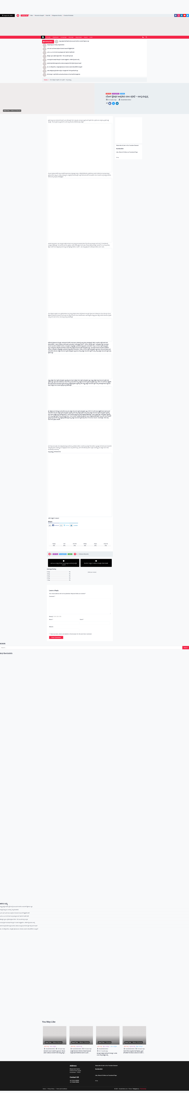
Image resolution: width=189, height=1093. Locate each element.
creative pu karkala (68, 15)
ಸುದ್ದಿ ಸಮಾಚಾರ (55, 37)
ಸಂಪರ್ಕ (91, 37)
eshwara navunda (84, 554)
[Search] (146, 37)
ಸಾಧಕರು (122, 93)
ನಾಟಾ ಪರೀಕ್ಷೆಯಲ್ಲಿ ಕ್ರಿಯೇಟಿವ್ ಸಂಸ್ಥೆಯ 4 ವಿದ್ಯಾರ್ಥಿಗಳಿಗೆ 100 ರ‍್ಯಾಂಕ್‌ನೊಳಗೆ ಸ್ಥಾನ (62, 70)
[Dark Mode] (143, 37)
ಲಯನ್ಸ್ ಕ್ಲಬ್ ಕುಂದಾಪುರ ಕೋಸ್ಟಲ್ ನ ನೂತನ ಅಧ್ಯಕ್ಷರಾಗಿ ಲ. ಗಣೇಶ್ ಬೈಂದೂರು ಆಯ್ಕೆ (63, 59)
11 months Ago (104, 1051)
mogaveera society (57, 15)
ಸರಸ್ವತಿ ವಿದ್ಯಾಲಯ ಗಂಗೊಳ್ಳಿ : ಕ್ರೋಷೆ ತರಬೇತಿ (55, 44)
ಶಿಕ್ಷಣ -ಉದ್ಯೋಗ (106, 1046)
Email (82, 619)
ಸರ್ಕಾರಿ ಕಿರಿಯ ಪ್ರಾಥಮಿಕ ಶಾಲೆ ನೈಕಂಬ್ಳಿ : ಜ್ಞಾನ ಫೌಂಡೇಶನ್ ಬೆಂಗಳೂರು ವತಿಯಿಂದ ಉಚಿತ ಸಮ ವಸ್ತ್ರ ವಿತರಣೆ (134, 1052)
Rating (51, 616)
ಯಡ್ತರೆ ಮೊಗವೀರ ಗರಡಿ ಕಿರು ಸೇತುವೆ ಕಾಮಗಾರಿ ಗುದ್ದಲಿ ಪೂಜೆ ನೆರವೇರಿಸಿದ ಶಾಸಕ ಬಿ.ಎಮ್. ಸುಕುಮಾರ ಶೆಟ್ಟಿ (80, 1052)
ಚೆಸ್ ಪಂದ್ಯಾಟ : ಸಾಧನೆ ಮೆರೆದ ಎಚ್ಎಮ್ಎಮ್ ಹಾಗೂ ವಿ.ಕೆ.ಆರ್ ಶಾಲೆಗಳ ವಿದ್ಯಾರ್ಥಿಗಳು (63, 74)
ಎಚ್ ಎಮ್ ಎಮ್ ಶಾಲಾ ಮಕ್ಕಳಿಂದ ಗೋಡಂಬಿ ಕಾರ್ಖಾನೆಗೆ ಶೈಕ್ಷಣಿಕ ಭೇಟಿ (60, 48)
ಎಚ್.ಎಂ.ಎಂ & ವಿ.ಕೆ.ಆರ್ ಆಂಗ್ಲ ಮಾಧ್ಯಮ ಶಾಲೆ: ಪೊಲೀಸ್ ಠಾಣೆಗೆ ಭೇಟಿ (60, 52)
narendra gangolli (39, 15)
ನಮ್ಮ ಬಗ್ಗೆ (85, 37)
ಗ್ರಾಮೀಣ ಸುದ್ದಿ (79, 1046)
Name (51, 619)
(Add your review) (92, 572)
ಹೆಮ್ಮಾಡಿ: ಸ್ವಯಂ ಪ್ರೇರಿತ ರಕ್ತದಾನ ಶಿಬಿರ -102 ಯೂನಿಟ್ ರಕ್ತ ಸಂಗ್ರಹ (60, 55)
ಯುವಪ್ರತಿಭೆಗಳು (116, 93)
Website (51, 626)
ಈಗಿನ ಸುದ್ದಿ (108, 93)
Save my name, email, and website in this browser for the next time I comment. (71, 634)
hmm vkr (48, 15)
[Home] (43, 37)
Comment (52, 596)
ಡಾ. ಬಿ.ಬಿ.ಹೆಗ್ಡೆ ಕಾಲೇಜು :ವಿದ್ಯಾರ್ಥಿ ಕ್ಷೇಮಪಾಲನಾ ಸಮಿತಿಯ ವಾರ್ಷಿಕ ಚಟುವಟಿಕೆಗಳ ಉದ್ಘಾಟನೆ (64, 66)
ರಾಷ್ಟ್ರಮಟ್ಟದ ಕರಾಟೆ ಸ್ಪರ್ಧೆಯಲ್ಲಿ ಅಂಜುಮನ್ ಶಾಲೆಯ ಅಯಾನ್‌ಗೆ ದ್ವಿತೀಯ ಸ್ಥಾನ (74, 41)
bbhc (31, 15)
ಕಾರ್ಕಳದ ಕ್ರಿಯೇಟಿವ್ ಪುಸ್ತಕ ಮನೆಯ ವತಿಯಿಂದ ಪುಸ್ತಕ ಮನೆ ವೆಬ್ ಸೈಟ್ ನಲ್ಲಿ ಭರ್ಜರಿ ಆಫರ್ (64, 63)
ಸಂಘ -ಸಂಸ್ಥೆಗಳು (53, 1046)
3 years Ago (113, 99)
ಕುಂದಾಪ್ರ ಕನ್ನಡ (63, 37)
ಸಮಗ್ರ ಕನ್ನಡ (71, 37)
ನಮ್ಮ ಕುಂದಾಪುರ (79, 37)
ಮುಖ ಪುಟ (48, 37)
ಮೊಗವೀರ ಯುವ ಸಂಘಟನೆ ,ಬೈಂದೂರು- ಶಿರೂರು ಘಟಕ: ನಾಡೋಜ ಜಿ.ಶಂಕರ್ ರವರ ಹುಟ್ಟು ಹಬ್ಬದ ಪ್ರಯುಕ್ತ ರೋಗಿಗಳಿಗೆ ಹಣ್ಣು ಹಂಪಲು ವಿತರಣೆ (54, 1052)
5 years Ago (62, 1048)
